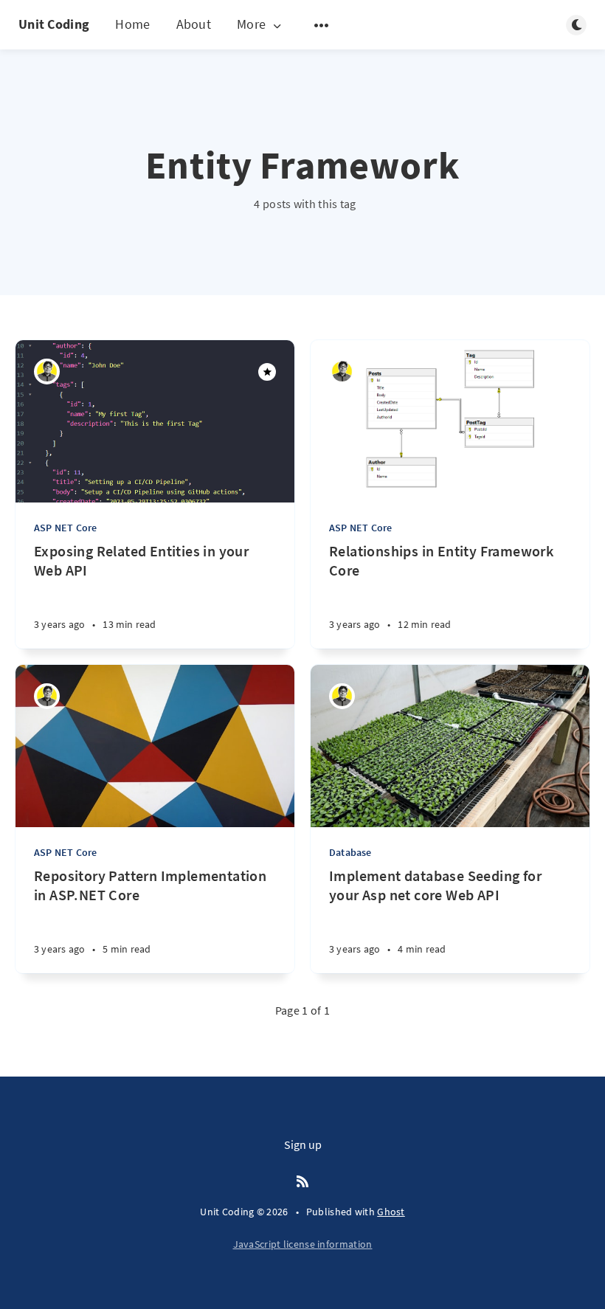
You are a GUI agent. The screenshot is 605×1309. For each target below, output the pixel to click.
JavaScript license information (303, 1244)
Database (350, 852)
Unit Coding (53, 23)
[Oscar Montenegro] (47, 371)
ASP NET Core (65, 527)
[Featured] (267, 372)
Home (132, 23)
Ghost (391, 1211)
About (194, 23)
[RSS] (302, 1182)
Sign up (303, 1144)
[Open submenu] (321, 25)
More (251, 24)
